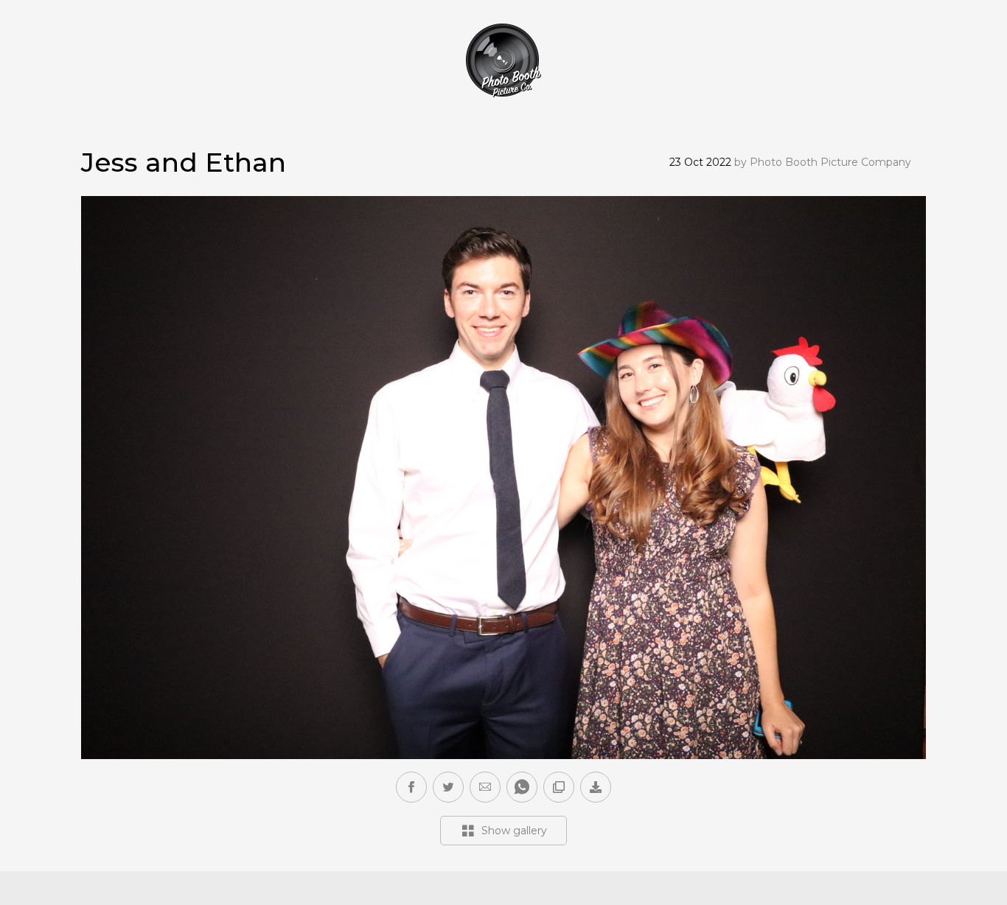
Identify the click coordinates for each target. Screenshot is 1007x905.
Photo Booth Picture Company (830, 162)
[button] (485, 787)
